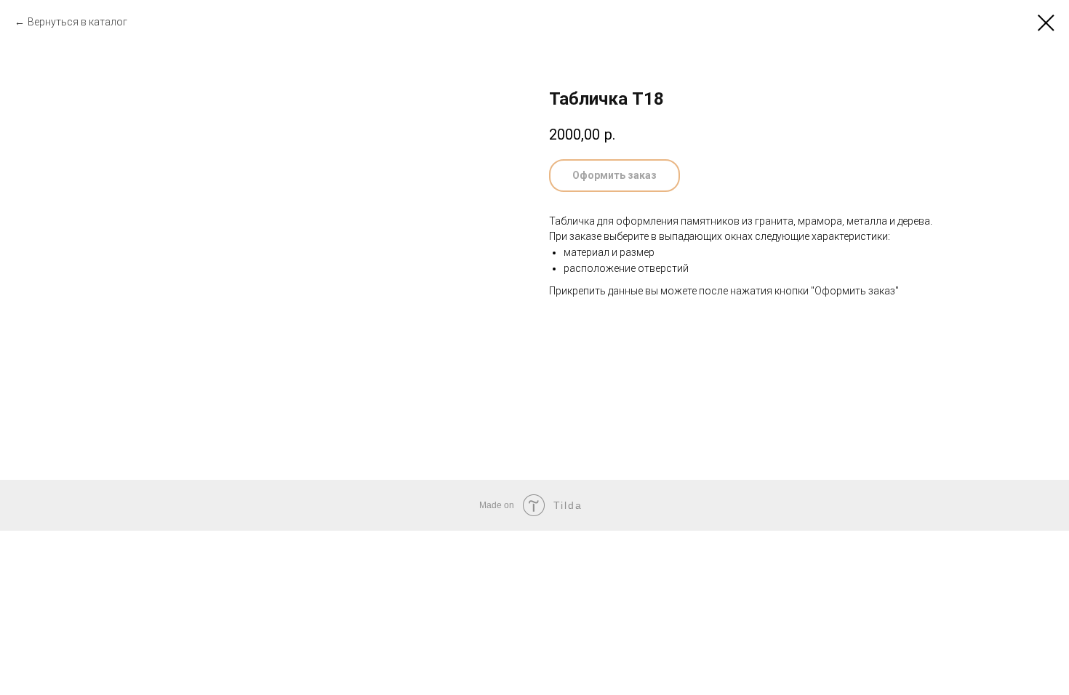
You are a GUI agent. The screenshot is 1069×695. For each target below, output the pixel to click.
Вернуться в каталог (77, 22)
